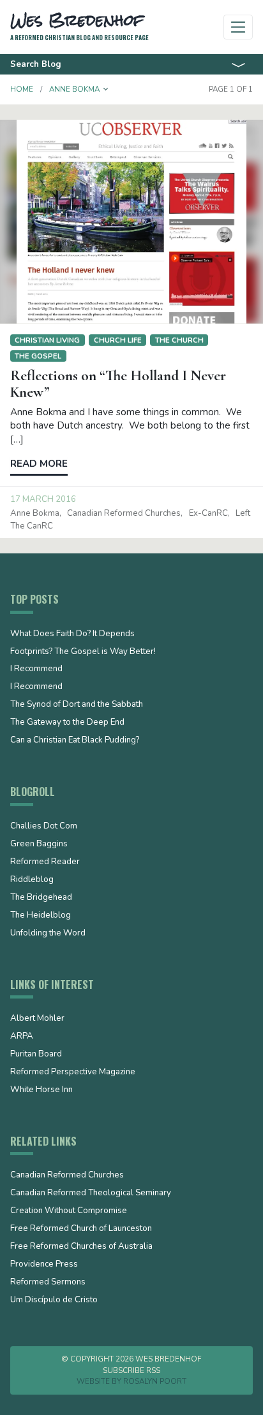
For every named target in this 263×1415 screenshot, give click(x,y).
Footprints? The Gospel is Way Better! (83, 652)
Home (21, 89)
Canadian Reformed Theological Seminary (90, 1193)
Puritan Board (36, 1054)
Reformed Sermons (48, 1282)
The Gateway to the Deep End (67, 723)
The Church (179, 340)
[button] (106, 89)
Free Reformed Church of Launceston (81, 1229)
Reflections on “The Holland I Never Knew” (118, 384)
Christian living (47, 340)
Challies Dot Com (43, 826)
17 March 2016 (43, 499)
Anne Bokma (34, 513)
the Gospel (38, 356)
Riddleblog (32, 880)
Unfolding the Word (48, 933)
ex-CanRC (208, 513)
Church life (118, 340)
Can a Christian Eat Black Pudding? (74, 741)
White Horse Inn (41, 1090)
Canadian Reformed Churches (124, 513)
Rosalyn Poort (154, 1381)
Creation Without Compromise (68, 1211)
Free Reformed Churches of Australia (81, 1247)
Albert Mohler (37, 1019)
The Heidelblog (40, 916)
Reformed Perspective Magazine (72, 1072)
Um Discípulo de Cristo (54, 1300)
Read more (39, 463)
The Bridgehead (41, 898)
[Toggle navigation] (238, 27)
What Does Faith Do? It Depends (72, 634)
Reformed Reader (45, 862)
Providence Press (44, 1265)
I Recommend (36, 669)
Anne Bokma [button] (74, 89)
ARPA (21, 1037)
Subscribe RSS (131, 1370)
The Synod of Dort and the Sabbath (76, 705)
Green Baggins (39, 844)
